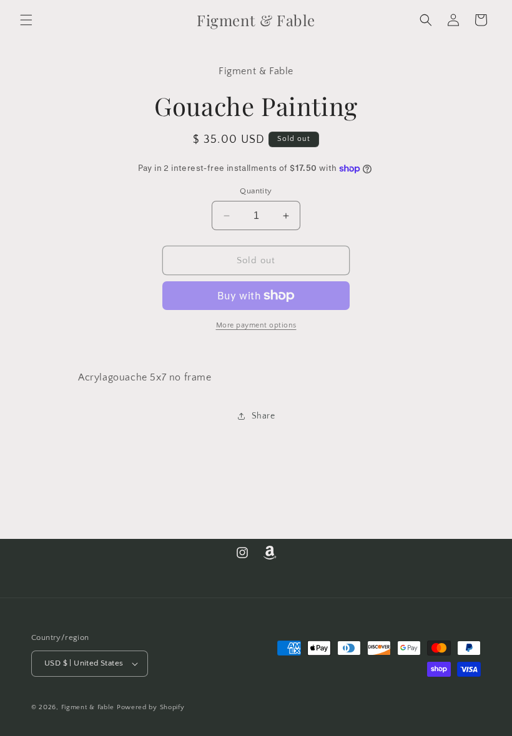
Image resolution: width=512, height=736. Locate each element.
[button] (26, 20)
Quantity (256, 190)
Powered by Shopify (151, 707)
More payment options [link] (256, 325)
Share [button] (263, 416)
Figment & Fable (88, 707)
